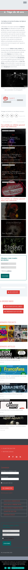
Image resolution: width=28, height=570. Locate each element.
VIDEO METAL (6, 416)
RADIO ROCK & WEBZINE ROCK (12, 501)
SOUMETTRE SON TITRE (9, 448)
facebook (13, 456)
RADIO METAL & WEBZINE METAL (12, 504)
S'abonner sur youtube (14, 311)
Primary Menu (25, 2)
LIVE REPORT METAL (5, 130)
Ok (5, 568)
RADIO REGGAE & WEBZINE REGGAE (13, 508)
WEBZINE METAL (7, 102)
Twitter (2, 115)
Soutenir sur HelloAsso (14, 306)
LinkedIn (12, 115)
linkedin (17, 456)
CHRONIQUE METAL (5, 182)
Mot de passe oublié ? (7, 493)
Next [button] (25, 162)
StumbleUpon (16, 115)
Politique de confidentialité (18, 568)
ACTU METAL (20, 100)
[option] (13, 162)
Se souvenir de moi (7, 483)
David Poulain (9, 88)
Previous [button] (2, 162)
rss (20, 456)
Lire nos (6, 271)
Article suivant (20, 122)
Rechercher (14, 292)
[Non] (26, 565)
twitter (9, 456)
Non (9, 568)
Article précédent (7, 122)
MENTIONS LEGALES (8, 451)
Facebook (7, 115)
